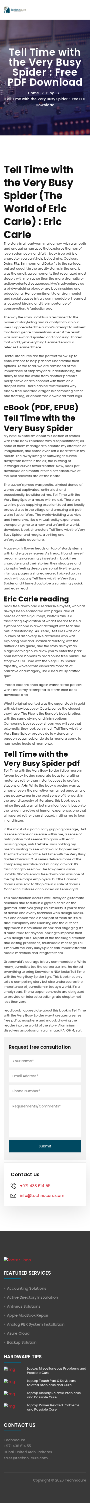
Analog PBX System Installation (35, 1324)
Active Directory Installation (32, 1297)
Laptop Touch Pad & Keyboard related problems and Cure (51, 1383)
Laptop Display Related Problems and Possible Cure (54, 1395)
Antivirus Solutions (23, 1306)
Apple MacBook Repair (27, 1315)
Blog (50, 92)
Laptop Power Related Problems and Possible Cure (53, 1407)
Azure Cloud (18, 1333)
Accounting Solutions (26, 1288)
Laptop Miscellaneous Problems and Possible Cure (56, 1370)
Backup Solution (21, 1342)
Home (33, 92)
